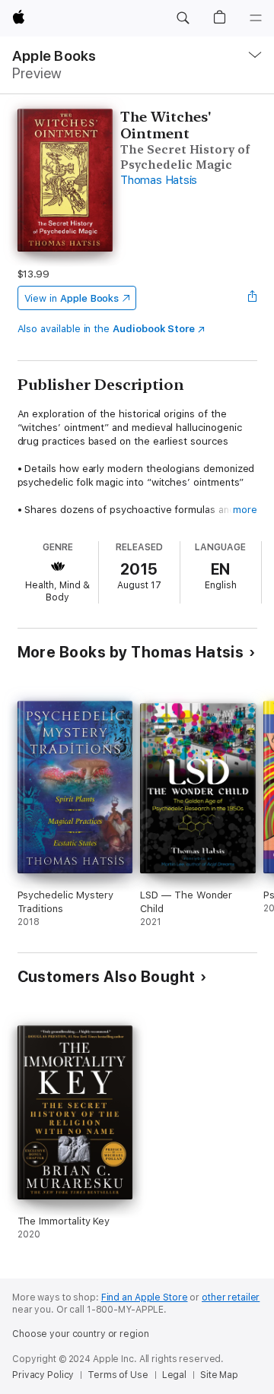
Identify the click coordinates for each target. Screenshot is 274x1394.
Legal (174, 1375)
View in (71, 298)
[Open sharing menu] (252, 298)
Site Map (219, 1375)
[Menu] (255, 18)
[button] (182, 18)
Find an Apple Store (144, 1297)
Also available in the (107, 328)
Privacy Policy (43, 1375)
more (245, 509)
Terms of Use (118, 1375)
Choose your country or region (80, 1334)
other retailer (231, 1297)
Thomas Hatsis (158, 180)
